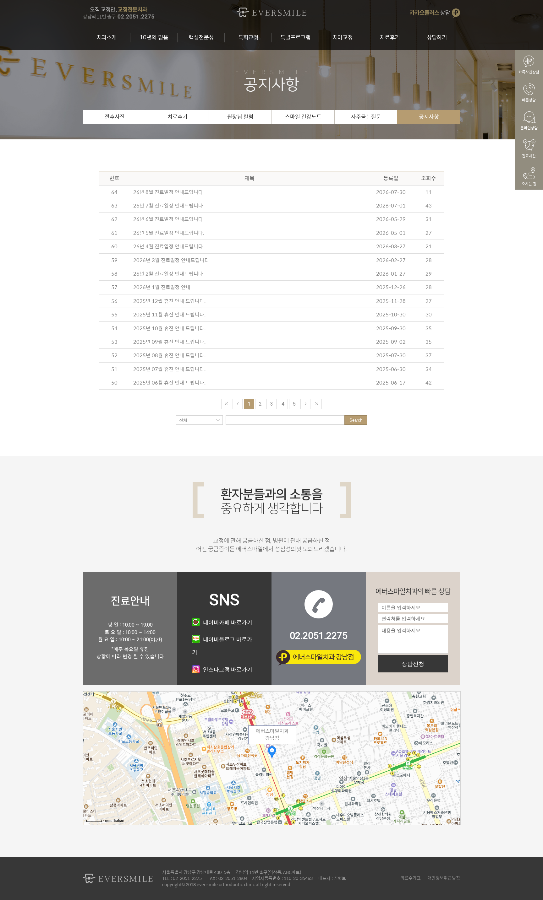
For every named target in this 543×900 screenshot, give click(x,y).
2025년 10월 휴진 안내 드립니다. (169, 328)
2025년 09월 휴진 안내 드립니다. (169, 342)
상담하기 (437, 38)
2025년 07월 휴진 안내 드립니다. (169, 369)
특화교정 (248, 38)
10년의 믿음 (154, 38)
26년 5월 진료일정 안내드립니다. (168, 233)
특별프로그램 (295, 38)
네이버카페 (227, 622)
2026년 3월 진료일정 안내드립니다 (171, 260)
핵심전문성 (201, 38)
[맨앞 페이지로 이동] (226, 404)
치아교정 (342, 38)
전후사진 (115, 117)
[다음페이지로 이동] (305, 404)
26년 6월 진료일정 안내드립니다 (168, 219)
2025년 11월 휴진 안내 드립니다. (169, 314)
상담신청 (413, 664)
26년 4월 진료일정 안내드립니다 (168, 246)
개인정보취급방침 (443, 877)
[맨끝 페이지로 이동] (316, 404)
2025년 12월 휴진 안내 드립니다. (169, 301)
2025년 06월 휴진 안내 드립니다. (169, 382)
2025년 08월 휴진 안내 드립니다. (169, 355)
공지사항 (429, 117)
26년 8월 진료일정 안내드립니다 (168, 192)
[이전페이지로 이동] (237, 404)
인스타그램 (227, 669)
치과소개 (106, 38)
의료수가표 (410, 877)
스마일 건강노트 (303, 117)
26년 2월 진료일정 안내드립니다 (168, 274)
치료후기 (390, 38)
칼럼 (240, 117)
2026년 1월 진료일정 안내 (161, 287)
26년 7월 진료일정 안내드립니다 (168, 205)
